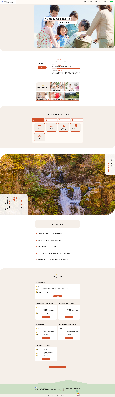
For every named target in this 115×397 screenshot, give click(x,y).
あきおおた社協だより (69, 388)
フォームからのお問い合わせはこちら (57, 366)
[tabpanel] (74, 26)
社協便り (59, 59)
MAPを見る (57, 296)
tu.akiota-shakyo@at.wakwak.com (49, 292)
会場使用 (95, 1)
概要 (85, 1)
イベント (100, 1)
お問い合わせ (106, 1)
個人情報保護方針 (77, 388)
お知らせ (59, 64)
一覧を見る (42, 67)
